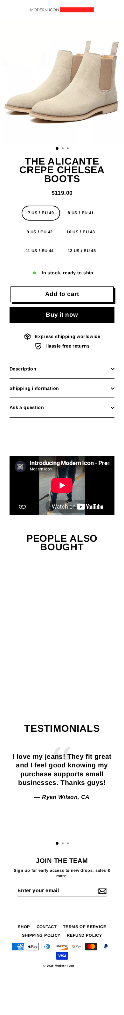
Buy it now (62, 314)
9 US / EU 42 (39, 231)
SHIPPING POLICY (41, 935)
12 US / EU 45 (82, 250)
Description (23, 368)
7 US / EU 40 (41, 212)
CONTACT (47, 926)
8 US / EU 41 (80, 212)
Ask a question (27, 407)
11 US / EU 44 (40, 250)
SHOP (24, 926)
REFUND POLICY (84, 935)
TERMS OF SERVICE (84, 926)
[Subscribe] (101, 891)
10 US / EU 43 (80, 231)
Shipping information (34, 388)
